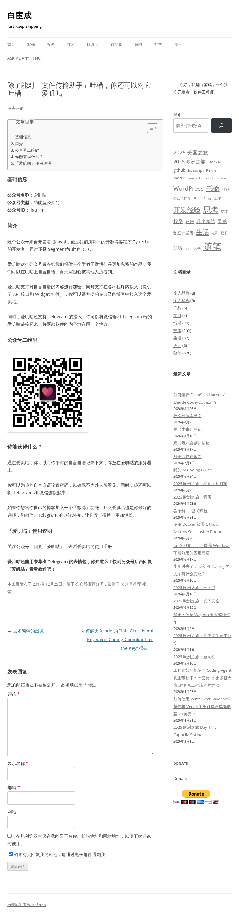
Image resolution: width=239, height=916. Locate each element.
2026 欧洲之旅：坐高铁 (194, 657)
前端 (208, 198)
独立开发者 (183, 233)
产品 (177, 308)
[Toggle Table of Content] (149, 128)
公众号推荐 (85, 584)
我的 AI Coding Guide (192, 470)
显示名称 (18, 763)
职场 (177, 248)
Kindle (211, 170)
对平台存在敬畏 (187, 456)
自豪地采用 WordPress (26, 904)
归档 (138, 44)
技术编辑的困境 (25, 631)
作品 (226, 189)
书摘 (213, 187)
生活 (202, 231)
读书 (197, 248)
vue (224, 178)
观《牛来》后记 (187, 429)
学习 (177, 315)
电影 (215, 233)
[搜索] (221, 125)
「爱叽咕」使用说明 (33, 163)
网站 (11, 812)
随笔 (212, 246)
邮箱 (13, 787)
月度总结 (205, 221)
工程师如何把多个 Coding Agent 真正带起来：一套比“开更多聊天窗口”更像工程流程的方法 (202, 677)
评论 (13, 694)
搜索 (177, 114)
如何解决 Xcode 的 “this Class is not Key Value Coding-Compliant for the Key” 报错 (117, 639)
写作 (31, 44)
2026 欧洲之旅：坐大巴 (194, 587)
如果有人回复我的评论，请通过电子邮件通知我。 (62, 854)
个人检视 (181, 300)
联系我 (92, 44)
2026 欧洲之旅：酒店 (192, 497)
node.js (212, 177)
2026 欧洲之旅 (189, 161)
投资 (51, 44)
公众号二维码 (27, 150)
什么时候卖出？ (187, 415)
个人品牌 (181, 293)
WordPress (188, 188)
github (179, 170)
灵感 (222, 221)
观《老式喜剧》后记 (191, 443)
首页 (11, 44)
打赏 (158, 44)
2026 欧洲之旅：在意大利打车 (200, 483)
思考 (211, 209)
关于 (178, 44)
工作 (217, 198)
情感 (177, 323)
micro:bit (196, 178)
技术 (71, 44)
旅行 (190, 221)
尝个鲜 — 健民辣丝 (190, 511)
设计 (188, 248)
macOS (179, 178)
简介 (19, 143)
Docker (214, 162)
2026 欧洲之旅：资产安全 (196, 601)
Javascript (196, 170)
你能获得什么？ (29, 156)
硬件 (224, 233)
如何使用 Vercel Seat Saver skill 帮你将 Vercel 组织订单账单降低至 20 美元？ (202, 706)
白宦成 (19, 15)
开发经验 (187, 210)
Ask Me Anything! (24, 58)
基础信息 (23, 136)
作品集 (116, 44)
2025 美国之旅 (190, 152)
